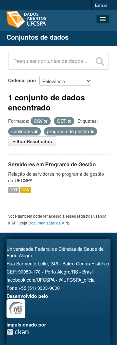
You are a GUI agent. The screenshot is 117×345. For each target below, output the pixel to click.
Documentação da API (48, 222)
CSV (25, 190)
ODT (13, 190)
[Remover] (45, 121)
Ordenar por (21, 80)
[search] (100, 61)
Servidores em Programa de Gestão (52, 164)
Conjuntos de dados (37, 37)
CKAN (17, 331)
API (14, 222)
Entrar (101, 5)
